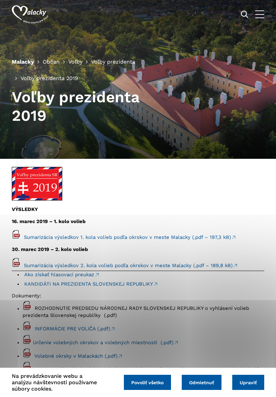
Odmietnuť (201, 382)
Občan (51, 62)
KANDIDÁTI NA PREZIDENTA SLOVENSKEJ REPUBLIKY (88, 284)
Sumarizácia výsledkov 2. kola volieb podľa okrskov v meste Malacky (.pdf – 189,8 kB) (128, 265)
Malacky (23, 62)
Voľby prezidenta (113, 62)
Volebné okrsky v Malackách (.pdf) (75, 356)
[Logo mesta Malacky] (30, 14)
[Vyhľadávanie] (244, 14)
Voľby (75, 62)
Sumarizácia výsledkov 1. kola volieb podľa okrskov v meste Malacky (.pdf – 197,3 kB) (127, 237)
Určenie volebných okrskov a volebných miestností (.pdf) (103, 342)
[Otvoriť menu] (259, 14)
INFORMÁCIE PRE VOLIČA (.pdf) (72, 329)
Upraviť (248, 382)
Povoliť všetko (147, 382)
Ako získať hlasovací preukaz (59, 275)
